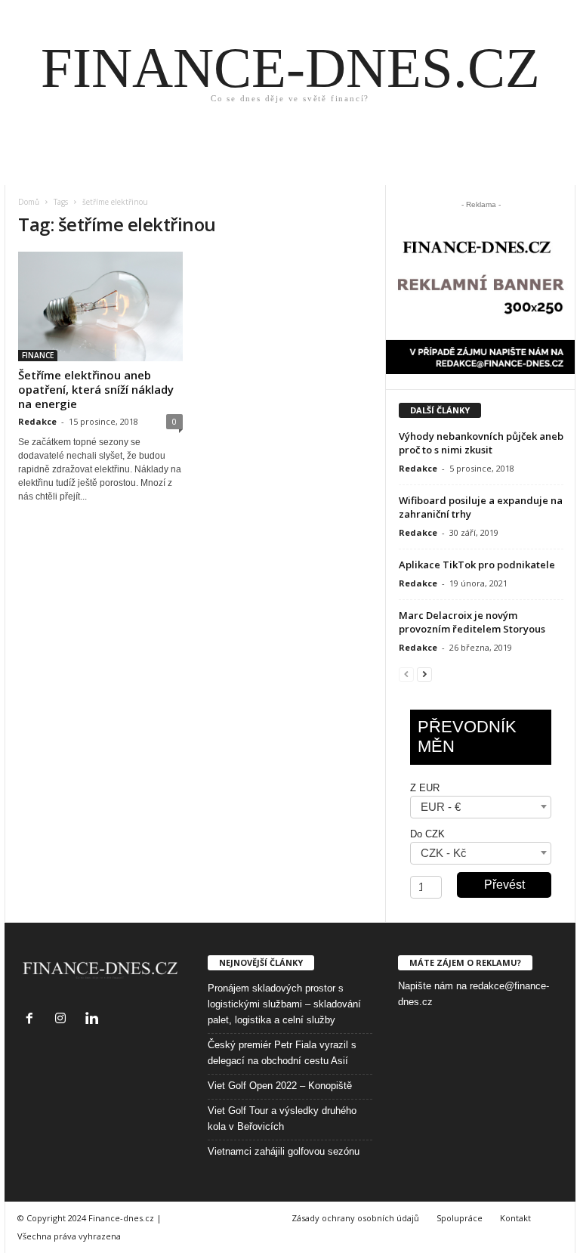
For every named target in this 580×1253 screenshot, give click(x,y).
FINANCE (38, 355)
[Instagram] (63, 1020)
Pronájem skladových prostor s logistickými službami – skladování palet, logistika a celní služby (284, 1004)
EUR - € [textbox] (441, 806)
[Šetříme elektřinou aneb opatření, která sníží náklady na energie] (100, 306)
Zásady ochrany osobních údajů (355, 1218)
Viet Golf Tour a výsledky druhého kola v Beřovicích (282, 1118)
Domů (28, 201)
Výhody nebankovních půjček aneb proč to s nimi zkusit (481, 442)
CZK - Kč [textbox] (444, 852)
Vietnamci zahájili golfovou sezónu (283, 1151)
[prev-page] (406, 674)
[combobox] (480, 807)
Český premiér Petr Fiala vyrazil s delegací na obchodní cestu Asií (282, 1052)
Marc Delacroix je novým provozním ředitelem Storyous (472, 622)
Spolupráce (460, 1218)
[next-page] (424, 674)
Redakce (37, 421)
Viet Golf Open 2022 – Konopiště (280, 1085)
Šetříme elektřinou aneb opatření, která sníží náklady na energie (96, 389)
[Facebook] (32, 1020)
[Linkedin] (93, 1020)
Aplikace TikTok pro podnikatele (477, 564)
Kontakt (515, 1218)
